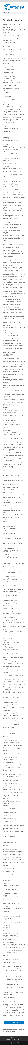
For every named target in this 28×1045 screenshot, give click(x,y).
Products (19, 1037)
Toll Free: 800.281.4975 (14, 1022)
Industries (12, 1037)
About (6, 1037)
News (19, 1039)
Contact (14, 1039)
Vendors (8, 1039)
